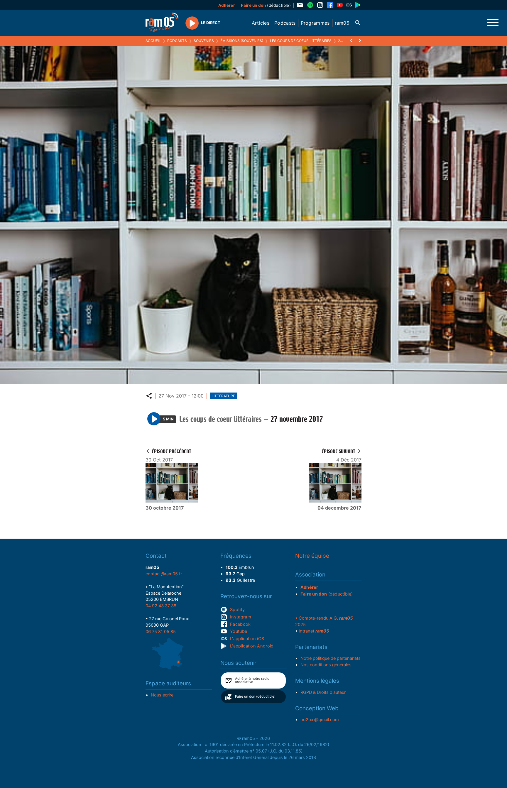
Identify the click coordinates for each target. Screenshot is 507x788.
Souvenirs (204, 40)
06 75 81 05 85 (161, 631)
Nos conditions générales (325, 664)
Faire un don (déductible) (255, 696)
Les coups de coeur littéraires (301, 40)
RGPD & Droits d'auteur (323, 692)
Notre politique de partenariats (330, 658)
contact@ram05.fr (164, 573)
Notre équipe (312, 555)
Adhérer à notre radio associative (252, 680)
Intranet (314, 631)
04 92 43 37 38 (161, 605)
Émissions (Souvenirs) (241, 40)
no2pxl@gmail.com (319, 719)
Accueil (153, 40)
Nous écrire (162, 695)
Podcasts (177, 40)
